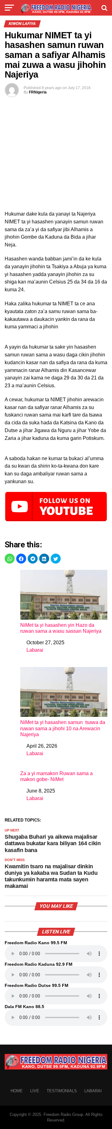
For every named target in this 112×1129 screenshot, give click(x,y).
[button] (10, 559)
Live (34, 1091)
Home (17, 1091)
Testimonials (62, 1091)
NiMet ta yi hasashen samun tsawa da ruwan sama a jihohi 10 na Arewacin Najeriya (62, 728)
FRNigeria (38, 92)
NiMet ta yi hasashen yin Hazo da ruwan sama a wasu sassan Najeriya (60, 628)
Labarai (34, 650)
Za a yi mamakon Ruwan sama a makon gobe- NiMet (56, 776)
